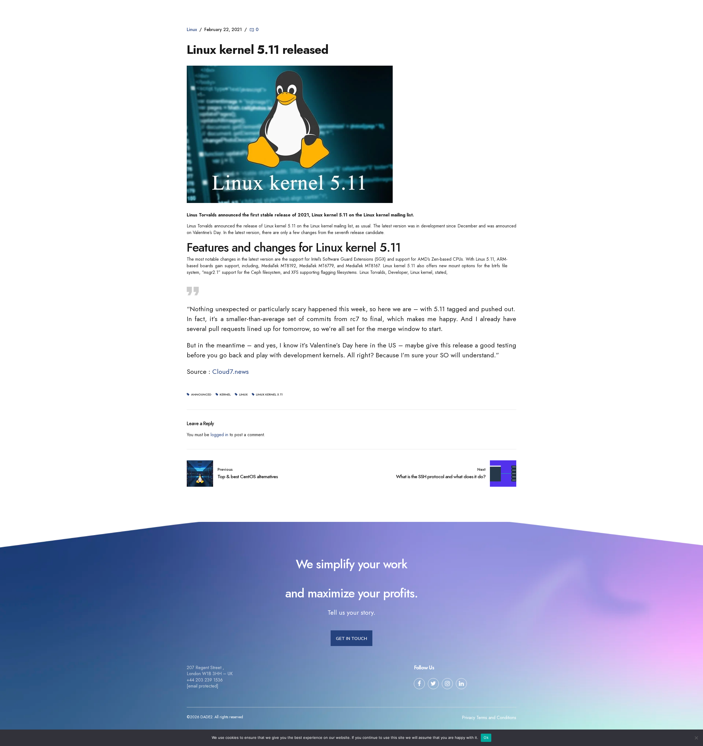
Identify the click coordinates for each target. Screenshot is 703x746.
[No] (696, 738)
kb (416, 10)
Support (438, 10)
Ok (486, 737)
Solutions (329, 10)
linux (243, 394)
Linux (192, 29)
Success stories (386, 10)
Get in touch (469, 10)
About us (300, 10)
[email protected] (202, 686)
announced (201, 394)
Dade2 (197, 9)
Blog (355, 10)
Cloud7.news (230, 371)
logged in (219, 435)
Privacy (468, 717)
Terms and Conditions (496, 717)
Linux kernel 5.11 (269, 394)
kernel (225, 394)
